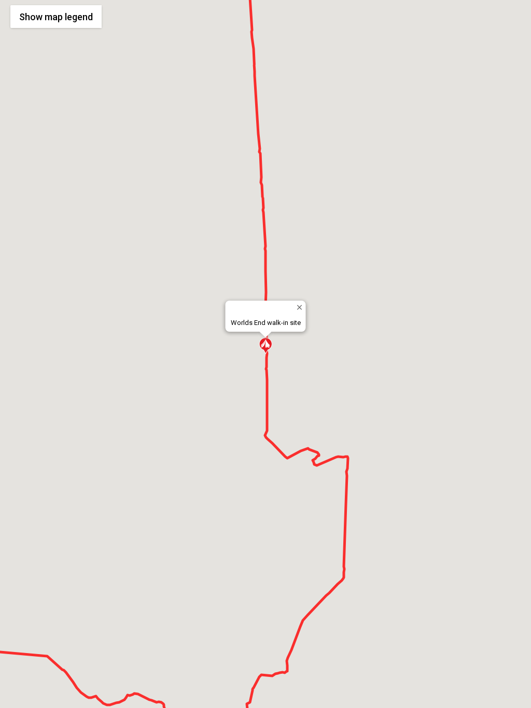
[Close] (299, 307)
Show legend (56, 16)
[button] (265, 345)
